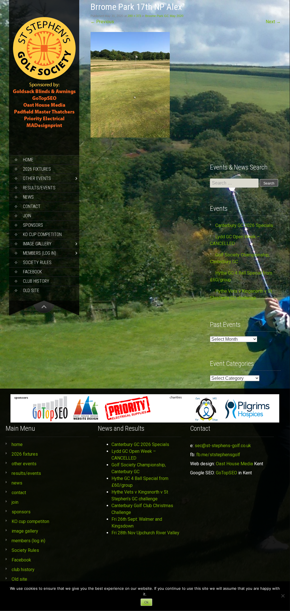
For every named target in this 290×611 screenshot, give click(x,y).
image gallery (37, 243)
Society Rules (37, 262)
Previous (102, 21)
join (27, 215)
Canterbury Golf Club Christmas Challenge (142, 509)
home (28, 159)
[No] (282, 596)
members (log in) (39, 253)
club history (36, 281)
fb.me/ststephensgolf (218, 454)
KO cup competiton (42, 234)
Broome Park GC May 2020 (164, 16)
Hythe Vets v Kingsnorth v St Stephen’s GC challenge (139, 495)
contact (31, 206)
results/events (39, 187)
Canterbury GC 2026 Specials (244, 225)
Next (273, 21)
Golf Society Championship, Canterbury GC (138, 468)
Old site (31, 290)
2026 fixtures (37, 169)
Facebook (32, 272)
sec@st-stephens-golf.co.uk (223, 445)
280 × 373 (134, 16)
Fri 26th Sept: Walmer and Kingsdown (136, 522)
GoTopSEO (226, 472)
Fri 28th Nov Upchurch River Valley (145, 532)
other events (37, 178)
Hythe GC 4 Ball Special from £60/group (139, 482)
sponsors (33, 225)
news (28, 197)
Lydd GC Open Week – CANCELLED (133, 455)
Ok (146, 602)
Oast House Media (234, 463)
